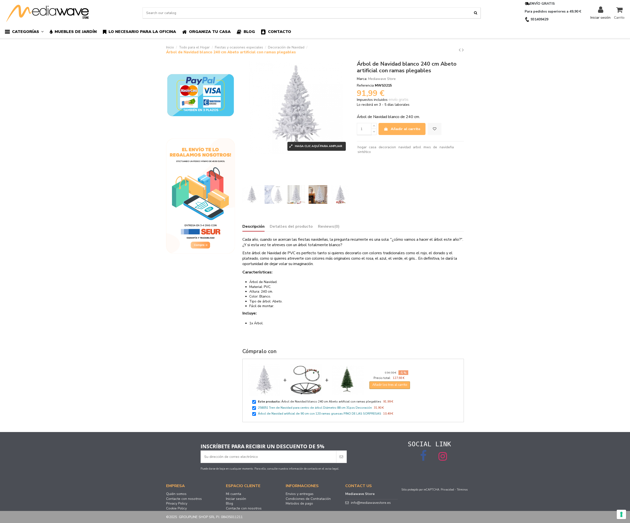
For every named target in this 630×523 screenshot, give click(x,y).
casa (372, 147)
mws (427, 147)
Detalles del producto (291, 226)
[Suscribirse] (341, 457)
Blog (229, 504)
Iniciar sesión (236, 499)
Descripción (253, 226)
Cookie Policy (176, 508)
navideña (447, 147)
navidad (404, 147)
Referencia (365, 85)
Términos (462, 490)
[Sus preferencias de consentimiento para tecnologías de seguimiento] (621, 514)
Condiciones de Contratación (308, 499)
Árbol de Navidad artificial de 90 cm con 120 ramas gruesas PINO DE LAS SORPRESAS (319, 414)
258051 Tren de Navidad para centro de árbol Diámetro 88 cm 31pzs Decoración (315, 408)
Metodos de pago (299, 504)
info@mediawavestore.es (371, 502)
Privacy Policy (176, 504)
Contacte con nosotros (184, 499)
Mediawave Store (382, 78)
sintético (364, 151)
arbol (417, 147)
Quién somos (176, 494)
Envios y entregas (300, 494)
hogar (362, 147)
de (435, 147)
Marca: (362, 78)
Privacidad (447, 490)
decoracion (387, 147)
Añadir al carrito (405, 129)
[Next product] (463, 49)
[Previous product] (460, 49)
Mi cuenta (233, 494)
